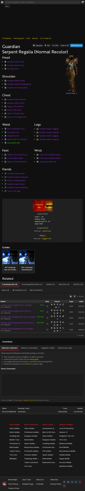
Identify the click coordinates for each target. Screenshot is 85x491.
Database (7, 38)
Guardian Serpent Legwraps (49, 132)
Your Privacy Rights (14, 484)
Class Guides (15, 428)
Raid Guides (14, 447)
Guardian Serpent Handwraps (17, 177)
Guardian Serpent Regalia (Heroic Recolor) (16, 311)
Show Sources (76, 45)
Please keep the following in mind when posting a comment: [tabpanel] (27, 376)
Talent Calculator (16, 451)
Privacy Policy (55, 484)
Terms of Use (13, 488)
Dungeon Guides (30, 436)
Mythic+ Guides (16, 440)
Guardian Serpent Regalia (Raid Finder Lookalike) (18, 317)
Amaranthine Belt (13, 143)
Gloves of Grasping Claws (16, 180)
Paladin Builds (64, 455)
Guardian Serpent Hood (15, 65)
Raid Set (35, 38)
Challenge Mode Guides (32, 459)
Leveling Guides (16, 436)
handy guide (34, 359)
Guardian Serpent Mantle (16, 80)
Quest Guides (29, 443)
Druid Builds (64, 447)
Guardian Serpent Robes (16, 103)
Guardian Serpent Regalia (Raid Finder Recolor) (17, 323)
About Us (40, 480)
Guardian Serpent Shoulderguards (19, 84)
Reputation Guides (31, 447)
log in (20, 400)
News (4, 408)
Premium (39, 484)
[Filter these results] (74, 296)
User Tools (26, 480)
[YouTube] (79, 482)
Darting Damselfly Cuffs (47, 162)
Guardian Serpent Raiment (16, 99)
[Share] (83, 2)
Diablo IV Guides (66, 425)
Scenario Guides (30, 455)
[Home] (4, 485)
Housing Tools (23, 408)
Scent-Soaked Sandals (15, 158)
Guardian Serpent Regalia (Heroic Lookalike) (16, 305)
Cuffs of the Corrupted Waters (50, 155)
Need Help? (12, 480)
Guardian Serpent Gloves (16, 173)
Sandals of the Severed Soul (17, 155)
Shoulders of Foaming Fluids (17, 87)
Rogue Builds (64, 459)
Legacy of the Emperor (15, 106)
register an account (29, 400)
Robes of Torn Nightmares (16, 117)
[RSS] (64, 486)
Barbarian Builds (65, 443)
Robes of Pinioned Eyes (15, 113)
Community (62, 412)
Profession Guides (16, 443)
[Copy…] (70, 296)
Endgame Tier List (66, 436)
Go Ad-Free (78, 412)
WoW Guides (15, 425)
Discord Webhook (9, 412)
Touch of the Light (13, 191)
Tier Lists (13, 455)
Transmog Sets (18, 38)
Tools (65, 408)
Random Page (27, 484)
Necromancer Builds (67, 451)
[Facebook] (76, 482)
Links (56, 45)
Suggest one (46, 238)
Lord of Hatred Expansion (67, 428)
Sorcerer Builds (65, 462)
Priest (28, 38)
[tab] (9, 284)
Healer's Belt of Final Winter (17, 139)
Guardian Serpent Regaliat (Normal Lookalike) (17, 329)
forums (27, 364)
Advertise (54, 480)
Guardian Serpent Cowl (15, 62)
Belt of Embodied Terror (16, 129)
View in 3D (65, 45)
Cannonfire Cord (13, 132)
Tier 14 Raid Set (45, 38)
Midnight (13, 459)
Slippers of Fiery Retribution (17, 162)
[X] (68, 482)
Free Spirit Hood (13, 69)
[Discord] (64, 482)
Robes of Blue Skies (14, 110)
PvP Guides (46, 451)
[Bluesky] (72, 482)
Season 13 (63, 432)
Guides (80, 408)
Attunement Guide (49, 428)
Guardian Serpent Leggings (49, 129)
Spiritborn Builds (65, 466)
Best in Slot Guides (49, 432)
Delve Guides (15, 432)
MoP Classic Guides (32, 425)
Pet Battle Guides (31, 451)
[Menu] (2, 2)
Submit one (46, 231)
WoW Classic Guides (49, 425)
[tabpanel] (42, 315)
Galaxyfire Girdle (13, 136)
